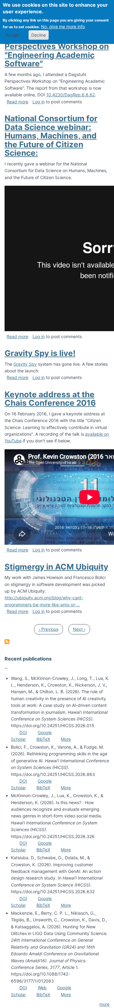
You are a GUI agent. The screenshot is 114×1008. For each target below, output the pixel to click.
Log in (39, 101)
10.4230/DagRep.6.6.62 (70, 94)
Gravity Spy (25, 364)
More (66, 739)
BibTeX (43, 739)
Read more (17, 101)
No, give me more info (63, 26)
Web (42, 987)
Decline (38, 35)
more (104, 1004)
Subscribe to (7, 641)
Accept (12, 35)
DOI (23, 732)
